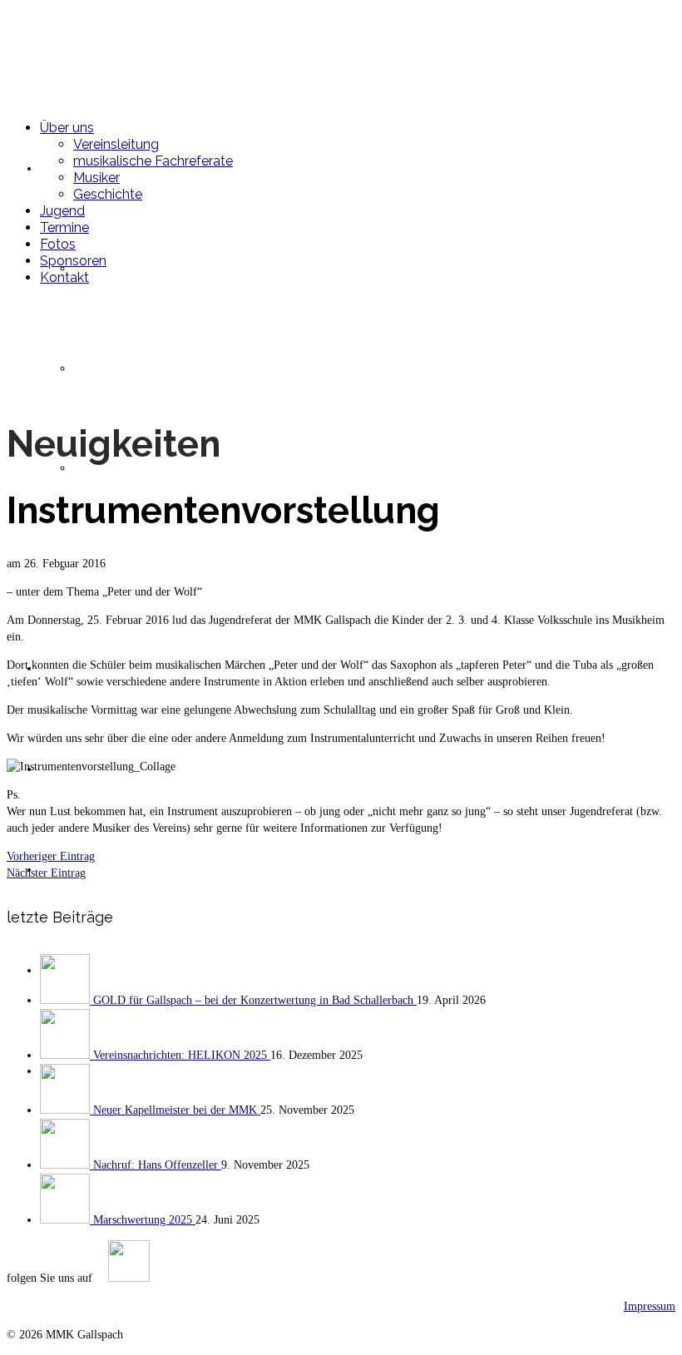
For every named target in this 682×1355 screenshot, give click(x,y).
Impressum (649, 1306)
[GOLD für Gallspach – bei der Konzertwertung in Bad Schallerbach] (66, 1000)
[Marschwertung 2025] (66, 1220)
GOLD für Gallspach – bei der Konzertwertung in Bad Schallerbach (255, 1000)
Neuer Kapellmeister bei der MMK (176, 1110)
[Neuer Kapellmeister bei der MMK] (66, 1110)
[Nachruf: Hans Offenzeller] (66, 1165)
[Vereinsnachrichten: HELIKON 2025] (66, 1055)
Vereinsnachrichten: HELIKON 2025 (181, 1055)
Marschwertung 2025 (144, 1220)
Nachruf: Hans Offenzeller (157, 1165)
